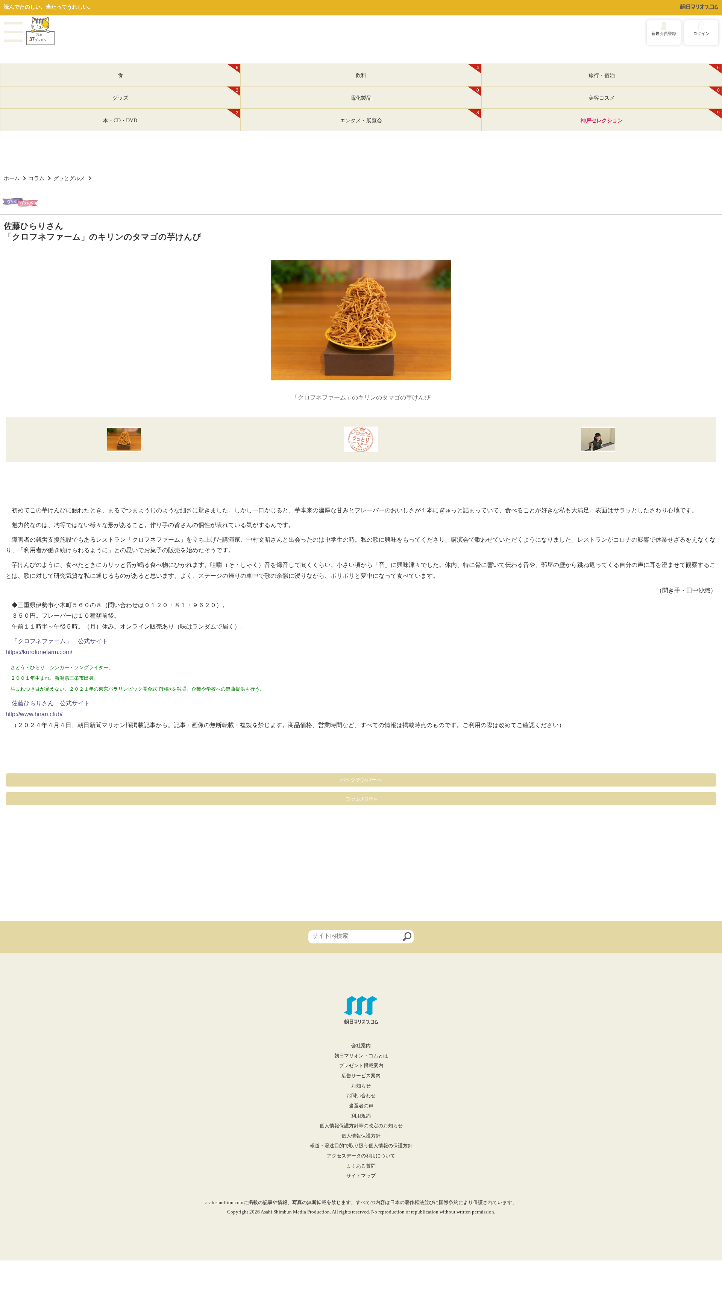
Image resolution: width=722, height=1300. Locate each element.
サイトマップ (361, 1176)
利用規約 (361, 1116)
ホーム (12, 178)
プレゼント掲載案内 (361, 1065)
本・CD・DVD (170, 117)
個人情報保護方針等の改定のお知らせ (361, 1125)
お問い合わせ (361, 1095)
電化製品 (414, 94)
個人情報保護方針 (361, 1136)
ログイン (701, 33)
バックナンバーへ (361, 780)
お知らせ (361, 1086)
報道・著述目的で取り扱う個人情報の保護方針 (361, 1145)
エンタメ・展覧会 (409, 117)
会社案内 (361, 1045)
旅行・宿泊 (654, 71)
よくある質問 (361, 1166)
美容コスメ (654, 94)
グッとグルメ (69, 178)
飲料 (417, 71)
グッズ (175, 94)
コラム (36, 178)
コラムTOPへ (361, 799)
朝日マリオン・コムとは (361, 1056)
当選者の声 (361, 1106)
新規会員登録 (663, 33)
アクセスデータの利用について (361, 1156)
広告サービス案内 (361, 1075)
